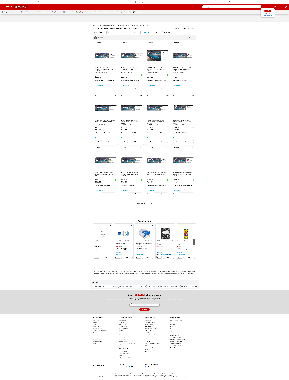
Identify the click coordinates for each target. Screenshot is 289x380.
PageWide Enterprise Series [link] (124, 25)
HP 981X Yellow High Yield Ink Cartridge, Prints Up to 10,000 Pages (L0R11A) (105, 121)
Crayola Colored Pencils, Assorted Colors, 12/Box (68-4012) (186, 241)
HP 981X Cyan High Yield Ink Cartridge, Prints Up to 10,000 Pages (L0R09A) (156, 173)
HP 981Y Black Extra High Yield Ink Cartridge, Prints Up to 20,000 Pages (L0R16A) (156, 69)
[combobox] (231, 6)
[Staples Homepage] (7, 7)
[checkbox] (147, 33)
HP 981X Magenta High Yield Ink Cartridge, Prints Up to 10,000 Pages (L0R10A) (182, 122)
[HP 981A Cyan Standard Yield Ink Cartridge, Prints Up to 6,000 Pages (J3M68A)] (132, 108)
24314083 (96, 241)
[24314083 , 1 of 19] (103, 234)
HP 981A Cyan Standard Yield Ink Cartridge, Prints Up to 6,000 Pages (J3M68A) (129, 122)
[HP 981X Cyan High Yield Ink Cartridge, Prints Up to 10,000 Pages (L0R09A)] (157, 160)
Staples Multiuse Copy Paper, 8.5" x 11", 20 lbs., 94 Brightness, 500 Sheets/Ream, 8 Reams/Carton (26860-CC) (144, 242)
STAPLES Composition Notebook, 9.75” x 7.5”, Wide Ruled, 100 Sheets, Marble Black (165, 242)
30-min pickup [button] (118, 252)
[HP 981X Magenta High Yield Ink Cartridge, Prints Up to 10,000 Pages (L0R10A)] (183, 108)
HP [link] (115, 25)
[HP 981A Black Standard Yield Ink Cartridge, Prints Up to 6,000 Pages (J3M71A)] (106, 55)
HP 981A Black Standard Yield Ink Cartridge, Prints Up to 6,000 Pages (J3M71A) (104, 69)
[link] (48, 2)
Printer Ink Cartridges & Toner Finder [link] (105, 25)
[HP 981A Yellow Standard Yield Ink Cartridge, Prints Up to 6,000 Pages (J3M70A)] (157, 108)
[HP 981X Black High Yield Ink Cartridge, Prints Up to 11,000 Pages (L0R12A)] (132, 55)
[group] (103, 241)
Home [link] (94, 25)
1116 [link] (183, 245)
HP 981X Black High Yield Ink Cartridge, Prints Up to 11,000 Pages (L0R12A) (131, 68)
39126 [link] (121, 245)
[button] (260, 7)
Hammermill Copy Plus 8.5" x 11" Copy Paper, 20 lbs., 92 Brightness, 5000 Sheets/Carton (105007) (123, 242)
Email (131, 303)
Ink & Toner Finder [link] (157, 37)
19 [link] (100, 74)
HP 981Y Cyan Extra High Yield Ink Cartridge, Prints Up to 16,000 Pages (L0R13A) (130, 174)
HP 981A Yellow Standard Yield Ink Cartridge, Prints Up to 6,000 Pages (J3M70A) (155, 122)
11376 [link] (142, 245)
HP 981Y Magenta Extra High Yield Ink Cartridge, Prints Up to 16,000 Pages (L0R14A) (182, 174)
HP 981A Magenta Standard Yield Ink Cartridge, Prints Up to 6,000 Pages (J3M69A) (182, 69)
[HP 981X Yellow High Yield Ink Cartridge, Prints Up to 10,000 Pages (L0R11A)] (106, 108)
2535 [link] (162, 245)
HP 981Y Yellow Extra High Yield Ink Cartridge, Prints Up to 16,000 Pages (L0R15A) (104, 174)
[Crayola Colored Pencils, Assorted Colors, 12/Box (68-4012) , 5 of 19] (186, 234)
